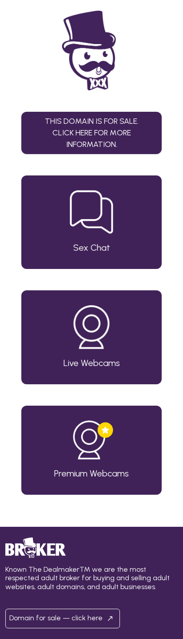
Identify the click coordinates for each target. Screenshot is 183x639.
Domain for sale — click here (56, 618)
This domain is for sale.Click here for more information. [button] (92, 132)
